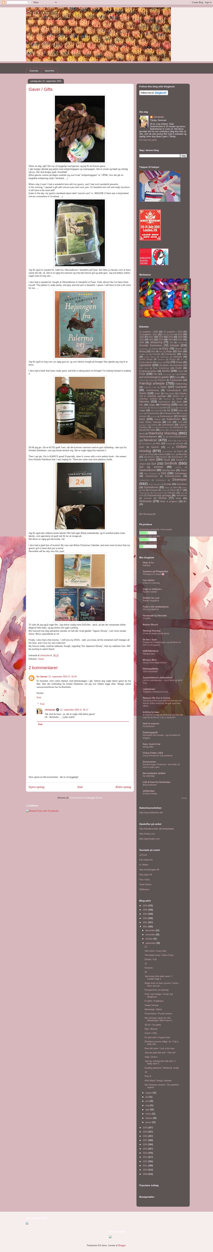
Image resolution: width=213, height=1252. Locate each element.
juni (147, 1101)
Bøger (169, 351)
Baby (165, 348)
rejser (151, 459)
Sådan (184, 487)
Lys (153, 427)
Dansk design (146, 359)
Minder (162, 430)
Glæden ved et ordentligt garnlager (163, 395)
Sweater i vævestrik (148, 543)
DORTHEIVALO (150, 651)
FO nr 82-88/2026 (151, 609)
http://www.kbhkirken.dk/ (151, 812)
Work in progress (169, 501)
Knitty (182, 413)
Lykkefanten (168, 425)
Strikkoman (42, 12)
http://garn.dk (145, 874)
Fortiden (183, 374)
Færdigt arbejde (152, 383)
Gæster (179, 399)
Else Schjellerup (161, 368)
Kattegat (146, 565)
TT (181, 490)
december (150, 930)
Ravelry (163, 457)
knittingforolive (169, 413)
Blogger (121, 1245)
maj (147, 1105)
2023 (161, 339)
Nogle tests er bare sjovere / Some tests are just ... (161, 984)
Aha (171, 342)
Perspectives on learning (156, 990)
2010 (172, 334)
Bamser (178, 349)
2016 (141, 337)
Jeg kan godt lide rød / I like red (160, 1052)
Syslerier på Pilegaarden (155, 571)
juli (147, 1097)
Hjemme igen (149, 654)
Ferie (142, 373)
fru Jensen (42, 676)
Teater (164, 490)
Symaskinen (151, 487)
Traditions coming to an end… (156, 692)
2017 (151, 337)
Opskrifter (49, 71)
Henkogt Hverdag (151, 631)
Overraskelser (167, 451)
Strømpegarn (161, 480)
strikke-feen (149, 791)
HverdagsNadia (150, 669)
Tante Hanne (145, 884)
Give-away (169, 393)
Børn (180, 351)
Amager (181, 343)
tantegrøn (153, 490)
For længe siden (169, 374)
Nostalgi (169, 443)
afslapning (156, 342)
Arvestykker (143, 349)
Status (184, 470)
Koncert (154, 416)
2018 (161, 337)
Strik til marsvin (151, 723)
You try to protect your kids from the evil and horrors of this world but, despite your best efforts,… (162, 703)
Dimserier (161, 359)
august (149, 1093)
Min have (150, 430)
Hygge (152, 405)
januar (148, 1122)
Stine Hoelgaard (150, 473)
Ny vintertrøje (149, 776)
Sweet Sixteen (152, 1005)
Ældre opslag (123, 787)
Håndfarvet (155, 408)
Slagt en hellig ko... (153, 589)
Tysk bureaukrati (150, 671)
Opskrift (155, 447)
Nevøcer (150, 440)
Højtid (181, 405)
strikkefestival (151, 476)
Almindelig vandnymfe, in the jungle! (155, 529)
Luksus (154, 425)
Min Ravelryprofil (147, 514)
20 (146, 972)
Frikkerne (161, 380)
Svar (39, 697)
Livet (180, 422)
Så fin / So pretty (153, 1025)
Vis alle (184, 798)
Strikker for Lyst (151, 598)
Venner (162, 498)
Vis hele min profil (148, 140)
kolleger (143, 416)
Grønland (167, 399)
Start (80, 787)
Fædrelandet (176, 380)
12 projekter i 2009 (148, 331)
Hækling (165, 404)
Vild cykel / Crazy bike (155, 951)
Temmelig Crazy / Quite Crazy (159, 955)
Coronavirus (170, 354)
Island (153, 411)
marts (148, 1113)
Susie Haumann (155, 484)
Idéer (164, 407)
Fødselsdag (181, 383)
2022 (151, 339)
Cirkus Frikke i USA (153, 753)
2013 (145, 1157)
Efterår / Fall (151, 959)
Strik (163, 473)
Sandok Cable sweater (149, 536)
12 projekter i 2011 (148, 334)
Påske (173, 454)
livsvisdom (143, 425)
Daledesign (164, 357)
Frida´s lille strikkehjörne (156, 607)
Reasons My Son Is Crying (156, 698)
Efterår (179, 362)
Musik (142, 433)
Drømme (159, 362)
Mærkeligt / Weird (153, 1009)
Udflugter (171, 493)
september (150, 943)
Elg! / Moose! (151, 1029)
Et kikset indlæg (150, 793)
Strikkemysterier (173, 476)
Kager (181, 410)
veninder (148, 498)
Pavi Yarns (144, 879)
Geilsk (157, 393)
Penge (151, 454)
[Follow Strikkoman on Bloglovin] (153, 94)
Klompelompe (153, 413)
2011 (145, 1165)
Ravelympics (177, 457)
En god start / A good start (157, 1037)
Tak (143, 490)
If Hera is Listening (151, 583)
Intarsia (181, 408)
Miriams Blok (149, 660)
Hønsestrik (143, 408)
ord (168, 447)
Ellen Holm (143, 368)
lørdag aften (148, 747)
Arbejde (174, 345)
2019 (170, 337)
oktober (149, 939)
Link (169, 422)
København (174, 419)
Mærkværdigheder (148, 436)
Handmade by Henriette (155, 615)
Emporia (149, 967)
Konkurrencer (166, 416)
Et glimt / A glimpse (154, 1001)
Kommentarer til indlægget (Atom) (86, 797)
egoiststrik (145, 365)
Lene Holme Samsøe (150, 422)
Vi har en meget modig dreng (156, 633)
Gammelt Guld (150, 387)
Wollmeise (145, 501)
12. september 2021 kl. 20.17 (74, 709)
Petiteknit (162, 454)
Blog (153, 351)
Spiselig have (168, 470)
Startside (33, 71)
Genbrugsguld (150, 732)
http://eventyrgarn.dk (149, 869)
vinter (178, 498)
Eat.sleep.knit (146, 859)
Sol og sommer (151, 467)
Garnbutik (181, 387)
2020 (180, 337)
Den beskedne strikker (154, 773)
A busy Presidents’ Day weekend (157, 755)
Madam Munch (150, 624)
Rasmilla (183, 454)
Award (155, 349)
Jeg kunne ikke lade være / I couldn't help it (158, 977)
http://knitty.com (147, 833)
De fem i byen (150, 639)
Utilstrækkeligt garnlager (159, 495)
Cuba (184, 354)
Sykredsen (182, 484)
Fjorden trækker (150, 592)
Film (155, 374)
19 (146, 1072)
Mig (141, 430)
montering (172, 430)
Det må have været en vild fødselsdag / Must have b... (159, 1019)
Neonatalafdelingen (178, 437)
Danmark (177, 357)
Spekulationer (147, 470)
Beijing (142, 351)
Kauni (141, 413)
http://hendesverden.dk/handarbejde (156, 829)
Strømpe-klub (144, 480)
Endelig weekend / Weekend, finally (162, 1068)
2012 (145, 1161)
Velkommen (181, 495)
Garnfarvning (152, 390)
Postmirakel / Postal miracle (158, 1013)
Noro (158, 443)
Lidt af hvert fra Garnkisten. (157, 782)
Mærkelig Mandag (162, 433)
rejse (141, 460)
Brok (161, 351)
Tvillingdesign (144, 493)
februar (149, 1118)
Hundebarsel (149, 726)
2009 (164, 335)
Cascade (156, 354)
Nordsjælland (147, 443)
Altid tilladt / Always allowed (158, 1080)
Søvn (175, 487)
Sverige (167, 484)
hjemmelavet (164, 402)
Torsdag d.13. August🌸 (153, 574)
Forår (177, 377)
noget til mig (182, 441)
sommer (178, 467)
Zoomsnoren (149, 761)
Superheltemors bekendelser (157, 677)
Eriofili (179, 368)
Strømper (179, 479)
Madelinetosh (164, 427)
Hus (141, 405)
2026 (141, 342)
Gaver (41, 659)
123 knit (143, 855)
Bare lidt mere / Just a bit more (160, 1048)
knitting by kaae (151, 712)
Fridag (151, 380)
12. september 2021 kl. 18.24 (62, 676)
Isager (142, 410)
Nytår (141, 447)
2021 (141, 339)
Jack (161, 410)
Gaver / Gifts (151, 1033)
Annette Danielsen (150, 345)
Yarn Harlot (148, 580)
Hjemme (144, 401)
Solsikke (146, 618)
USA (141, 495)
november (150, 934)
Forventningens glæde (155, 377)
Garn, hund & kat (151, 744)
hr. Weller (143, 865)
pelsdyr (142, 454)
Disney (172, 359)
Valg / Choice (151, 1057)
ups (182, 493)
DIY (182, 359)
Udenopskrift (158, 493)
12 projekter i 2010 (173, 331)
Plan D (148, 1076)
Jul (168, 410)
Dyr (168, 362)
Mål (164, 437)
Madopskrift (178, 427)
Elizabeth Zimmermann (171, 365)
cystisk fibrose (150, 357)
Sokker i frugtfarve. (151, 601)
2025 (180, 339)
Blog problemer (150, 785)
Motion (181, 430)
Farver (181, 371)
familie (166, 371)
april (147, 1109)
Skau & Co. (148, 562)
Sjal (153, 463)
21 (146, 963)
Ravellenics (149, 457)
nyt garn (180, 443)
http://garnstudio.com (149, 839)
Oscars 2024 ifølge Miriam (154, 663)
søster (167, 487)
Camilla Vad (144, 354)
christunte (50, 709)
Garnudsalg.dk (174, 390)
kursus (157, 419)
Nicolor (170, 441)
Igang (173, 408)
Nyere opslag (36, 787)
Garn (163, 387)
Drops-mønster (146, 362)
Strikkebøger (181, 473)
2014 (145, 1153)
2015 (180, 334)
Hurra (179, 401)
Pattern (180, 451)
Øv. (185, 501)
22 (146, 947)
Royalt (167, 459)
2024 (170, 339)
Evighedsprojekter (148, 371)
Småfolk (170, 463)
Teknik (173, 490)
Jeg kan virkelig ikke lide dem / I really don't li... (160, 1062)
